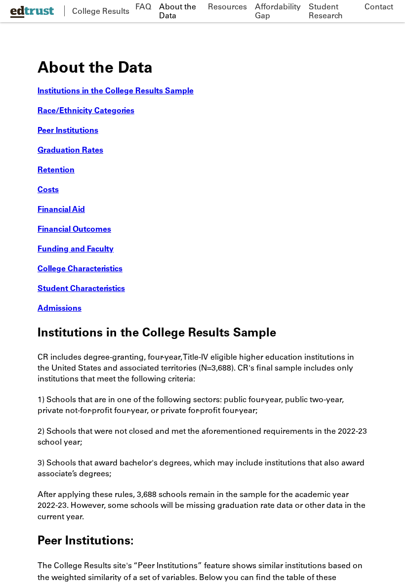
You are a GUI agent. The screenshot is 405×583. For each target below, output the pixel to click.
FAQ (143, 6)
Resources (227, 6)
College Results (100, 11)
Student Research (326, 10)
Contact (378, 6)
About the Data (177, 10)
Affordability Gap (278, 10)
